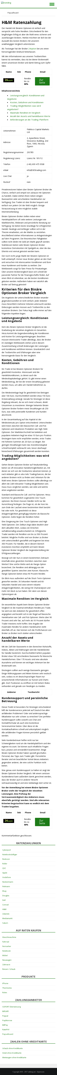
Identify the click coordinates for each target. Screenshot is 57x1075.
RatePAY (5, 1029)
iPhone (5, 983)
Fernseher (6, 946)
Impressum (40, 1072)
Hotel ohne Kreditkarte (11, 1053)
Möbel (5, 955)
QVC (4, 868)
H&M (4, 909)
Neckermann (7, 882)
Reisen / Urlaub (8, 969)
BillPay (5, 1025)
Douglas (5, 895)
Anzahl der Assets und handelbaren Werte (30, 116)
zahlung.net (32, 1072)
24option (32, 48)
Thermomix (7, 988)
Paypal (5, 1016)
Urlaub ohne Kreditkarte (12, 1048)
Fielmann (6, 886)
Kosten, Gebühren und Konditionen (26, 102)
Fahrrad (5, 941)
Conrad (5, 904)
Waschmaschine (9, 937)
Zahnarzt (6, 964)
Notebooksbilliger (9, 854)
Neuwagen (6, 960)
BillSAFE (5, 1011)
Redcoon (6, 859)
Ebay (4, 891)
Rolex (4, 992)
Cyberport (6, 850)
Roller (4, 863)
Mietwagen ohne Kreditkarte (14, 1057)
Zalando (5, 914)
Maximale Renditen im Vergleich (25, 112)
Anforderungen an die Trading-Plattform (29, 119)
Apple (4, 872)
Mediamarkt (7, 918)
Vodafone (6, 877)
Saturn (5, 923)
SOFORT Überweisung (11, 1006)
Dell (4, 900)
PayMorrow (7, 1020)
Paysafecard (7, 1034)
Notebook (6, 951)
